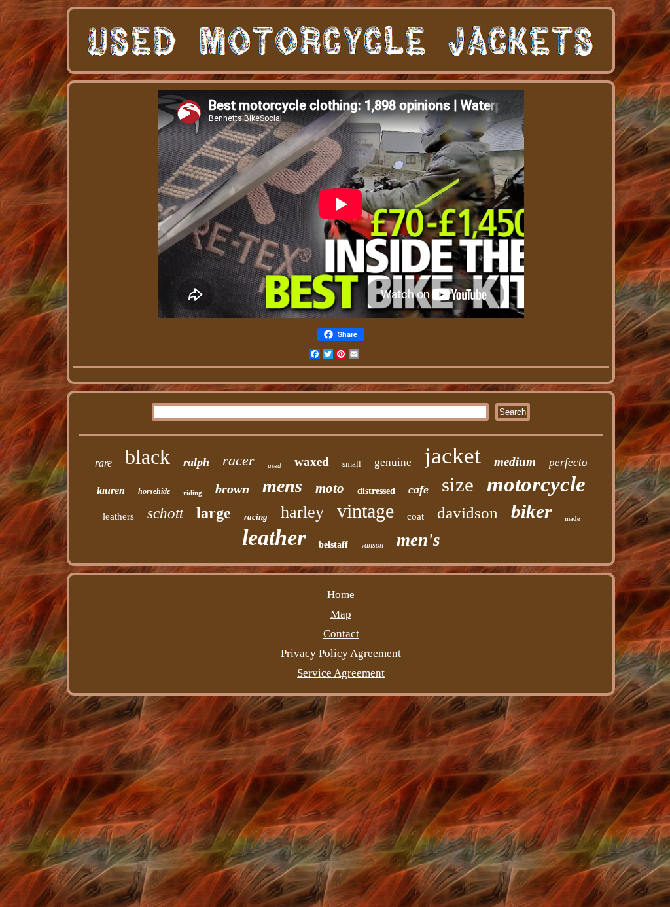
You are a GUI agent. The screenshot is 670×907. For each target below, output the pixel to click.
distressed (376, 491)
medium (515, 462)
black (147, 457)
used (274, 465)
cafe (418, 489)
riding (192, 493)
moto (329, 488)
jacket (453, 456)
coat (415, 516)
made (572, 518)
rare (103, 463)
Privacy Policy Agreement (341, 653)
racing (256, 517)
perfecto (568, 462)
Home (341, 594)
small (351, 464)
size (458, 484)
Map (340, 614)
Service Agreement (341, 673)
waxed (311, 462)
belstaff (333, 545)
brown (232, 489)
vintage (365, 511)
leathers (118, 516)
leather (274, 537)
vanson (372, 545)
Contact (341, 634)
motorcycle (536, 484)
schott (165, 513)
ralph (196, 462)
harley (302, 512)
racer (238, 460)
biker (531, 511)
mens (282, 486)
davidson (467, 513)
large (213, 513)
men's (418, 540)
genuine (393, 462)
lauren (111, 490)
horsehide (154, 491)
